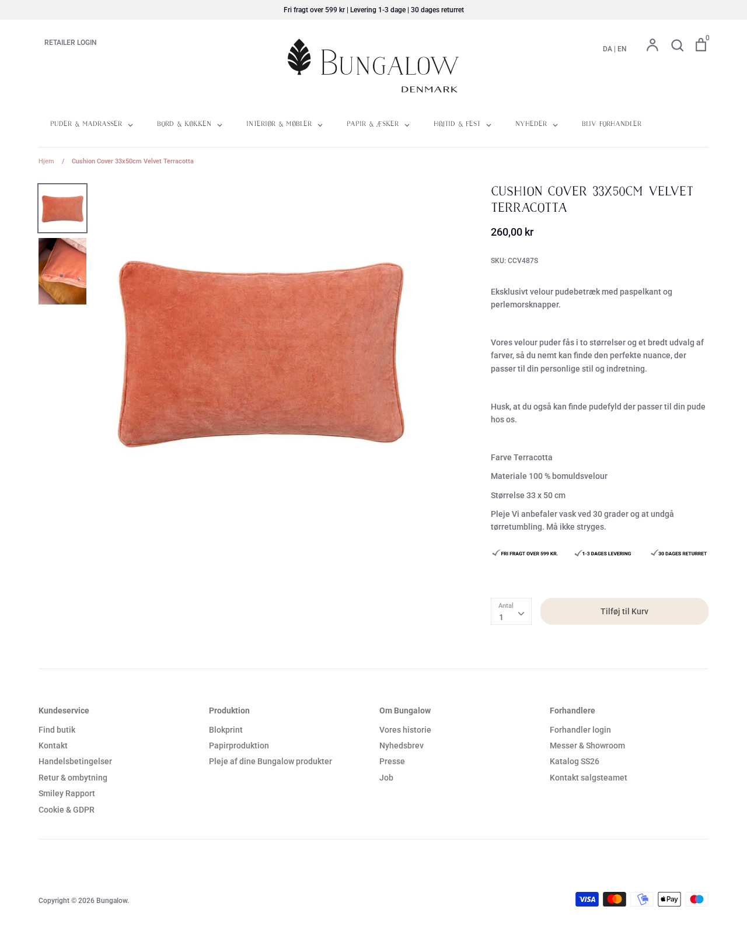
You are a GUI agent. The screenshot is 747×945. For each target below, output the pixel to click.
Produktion (229, 710)
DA (607, 49)
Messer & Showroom (587, 745)
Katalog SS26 (574, 761)
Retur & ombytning (73, 777)
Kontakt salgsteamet (588, 777)
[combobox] (511, 611)
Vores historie (405, 729)
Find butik (57, 729)
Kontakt (53, 745)
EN (622, 49)
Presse (392, 761)
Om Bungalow (405, 710)
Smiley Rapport (67, 793)
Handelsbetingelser (75, 761)
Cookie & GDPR (67, 809)
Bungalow (111, 901)
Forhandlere (572, 710)
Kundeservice (64, 710)
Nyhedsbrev (401, 745)
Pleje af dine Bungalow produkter (270, 761)
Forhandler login (580, 729)
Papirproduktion (239, 745)
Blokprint (226, 729)
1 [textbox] (501, 617)
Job (386, 777)
